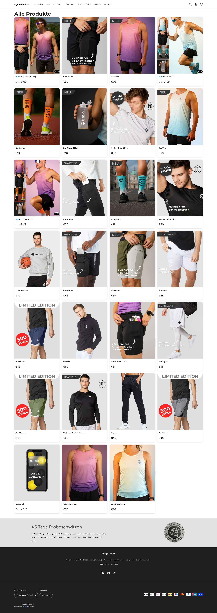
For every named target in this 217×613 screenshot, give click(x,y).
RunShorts (68, 77)
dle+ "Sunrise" (24, 219)
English (45, 595)
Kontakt (114, 564)
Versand (129, 560)
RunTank (115, 77)
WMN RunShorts (118, 362)
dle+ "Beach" (166, 77)
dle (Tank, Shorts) (26, 77)
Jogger (114, 433)
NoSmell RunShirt (119, 148)
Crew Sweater (22, 290)
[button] (50, 4)
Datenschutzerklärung (113, 560)
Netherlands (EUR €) (25, 595)
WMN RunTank (70, 504)
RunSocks (20, 148)
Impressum (104, 564)
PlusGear (31, 604)
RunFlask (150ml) (71, 148)
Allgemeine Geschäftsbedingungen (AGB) (84, 560)
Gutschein (20, 504)
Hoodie (66, 362)
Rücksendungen (142, 560)
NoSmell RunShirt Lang (74, 433)
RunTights (68, 219)
